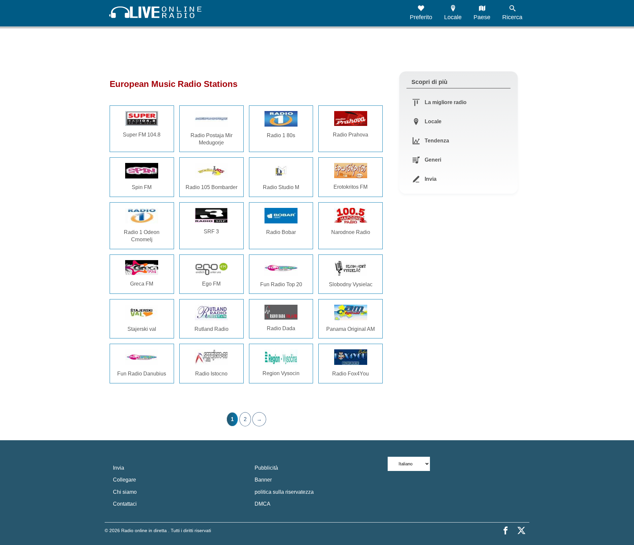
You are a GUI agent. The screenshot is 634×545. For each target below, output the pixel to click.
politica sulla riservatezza (284, 492)
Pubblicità (266, 468)
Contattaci (125, 504)
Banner (263, 480)
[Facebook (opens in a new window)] (505, 530)
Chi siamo (125, 492)
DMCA (262, 504)
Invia (118, 468)
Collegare (124, 480)
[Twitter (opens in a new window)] (521, 530)
